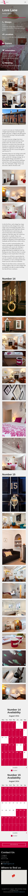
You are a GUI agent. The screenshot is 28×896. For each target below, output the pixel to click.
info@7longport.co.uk (8, 863)
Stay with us (14, 844)
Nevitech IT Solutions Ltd (19, 892)
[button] (12, 876)
